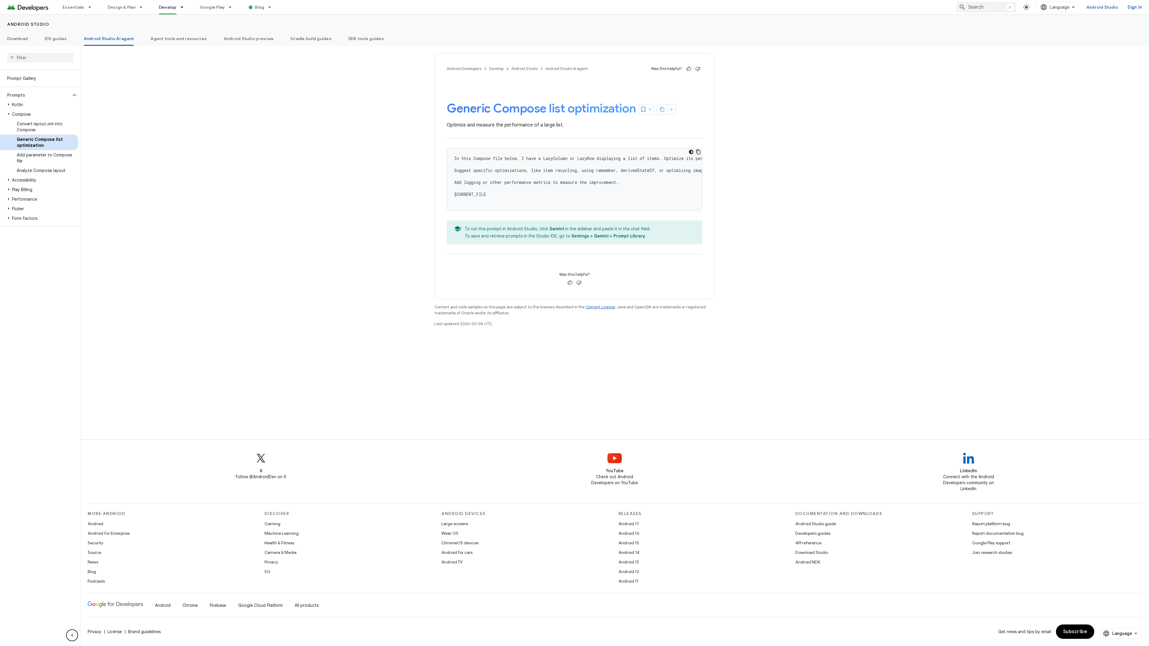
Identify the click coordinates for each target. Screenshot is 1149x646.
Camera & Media (281, 552)
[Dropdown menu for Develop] (185, 7)
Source (94, 552)
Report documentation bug (998, 533)
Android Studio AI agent (109, 38)
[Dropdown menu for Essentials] (92, 7)
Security (95, 543)
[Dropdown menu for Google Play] (233, 7)
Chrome (190, 605)
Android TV (452, 562)
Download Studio (811, 552)
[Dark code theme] (691, 152)
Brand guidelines (144, 631)
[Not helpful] (697, 68)
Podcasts (96, 581)
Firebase (218, 605)
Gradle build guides (311, 38)
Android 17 (628, 523)
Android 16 (628, 533)
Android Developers (464, 68)
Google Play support (991, 543)
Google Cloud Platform (260, 605)
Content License (600, 307)
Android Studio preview (249, 38)
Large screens (454, 523)
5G (267, 571)
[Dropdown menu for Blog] (272, 7)
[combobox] (986, 7)
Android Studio (1102, 7)
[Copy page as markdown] (662, 109)
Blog (259, 7)
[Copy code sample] (698, 152)
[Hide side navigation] (72, 635)
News (93, 562)
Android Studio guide (815, 523)
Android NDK (807, 562)
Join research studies (992, 552)
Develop (168, 7)
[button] (35, 95)
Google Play (212, 7)
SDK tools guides (366, 38)
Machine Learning (282, 533)
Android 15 (628, 543)
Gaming (272, 523)
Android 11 (628, 581)
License (114, 631)
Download (17, 38)
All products (307, 605)
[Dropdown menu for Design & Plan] (144, 7)
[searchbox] (40, 58)
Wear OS (449, 533)
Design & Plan (122, 7)
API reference (808, 543)
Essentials (73, 7)
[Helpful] (688, 68)
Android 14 (628, 552)
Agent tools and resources (179, 38)
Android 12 (628, 571)
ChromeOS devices (459, 543)
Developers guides (812, 533)
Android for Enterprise (109, 533)
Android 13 (628, 562)
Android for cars (456, 552)
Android (95, 523)
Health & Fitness (279, 543)
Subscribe (1075, 632)
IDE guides (56, 38)
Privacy (271, 562)
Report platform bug (991, 523)
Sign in (1134, 7)
